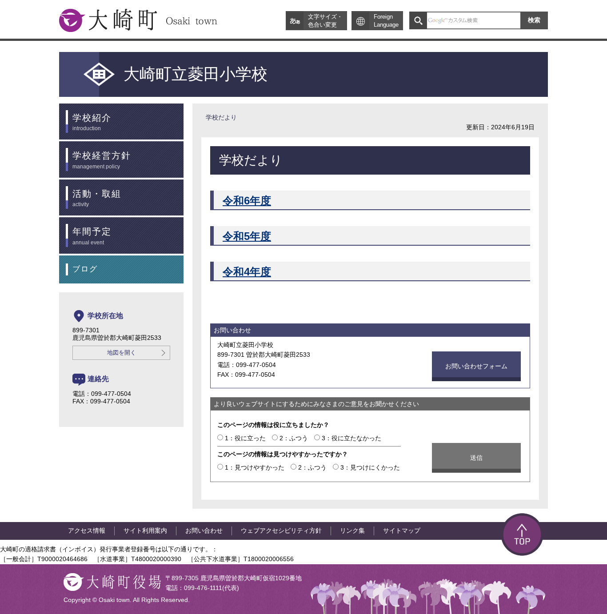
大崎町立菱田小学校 (196, 74)
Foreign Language (386, 21)
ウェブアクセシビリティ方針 (281, 530)
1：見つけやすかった (254, 467)
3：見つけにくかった (370, 467)
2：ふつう (294, 438)
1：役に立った (245, 438)
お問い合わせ (204, 530)
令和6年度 (247, 201)
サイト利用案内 (145, 530)
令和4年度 (247, 272)
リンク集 (352, 530)
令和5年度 (247, 236)
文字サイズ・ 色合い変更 (325, 21)
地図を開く (121, 353)
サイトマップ (401, 530)
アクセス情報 (86, 530)
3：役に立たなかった (351, 438)
